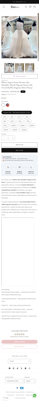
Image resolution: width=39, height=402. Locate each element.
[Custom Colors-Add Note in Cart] (7, 105)
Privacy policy (10, 395)
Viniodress (12, 392)
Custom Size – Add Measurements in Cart (16, 112)
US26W (24, 130)
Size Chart (3, 98)
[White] (3, 105)
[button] (4, 7)
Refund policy (30, 392)
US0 (4, 117)
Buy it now (19, 150)
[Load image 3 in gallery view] (29, 68)
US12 (20, 121)
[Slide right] (37, 68)
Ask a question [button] (19, 347)
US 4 (19, 117)
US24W (15, 130)
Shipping (3, 94)
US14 (28, 121)
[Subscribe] (29, 361)
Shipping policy (30, 395)
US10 (12, 121)
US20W (31, 125)
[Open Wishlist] (30, 7)
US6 (27, 117)
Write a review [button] (19, 342)
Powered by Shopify (20, 392)
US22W (5, 130)
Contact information (20, 398)
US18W (22, 125)
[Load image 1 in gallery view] (9, 68)
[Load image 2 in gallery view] (19, 68)
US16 (5, 125)
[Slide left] (2, 68)
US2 (12, 117)
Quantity (3, 134)
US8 (4, 121)
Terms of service (20, 395)
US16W (13, 125)
